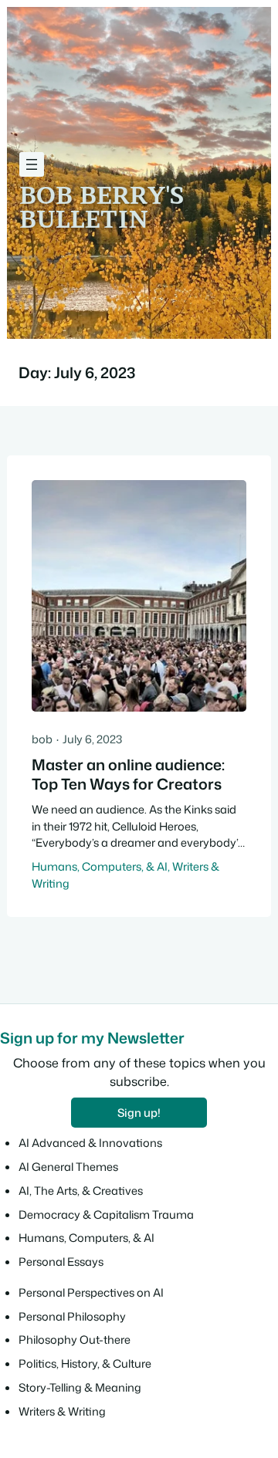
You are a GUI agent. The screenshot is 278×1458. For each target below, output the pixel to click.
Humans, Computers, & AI (100, 866)
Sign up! (139, 1112)
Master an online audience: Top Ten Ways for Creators (128, 774)
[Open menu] (31, 164)
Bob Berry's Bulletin (101, 207)
